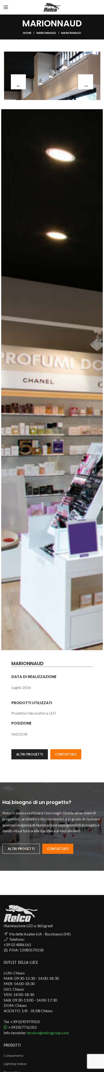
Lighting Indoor (15, 1064)
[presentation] (18, 81)
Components (13, 1055)
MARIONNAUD (46, 32)
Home (27, 32)
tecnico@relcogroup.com (48, 1032)
